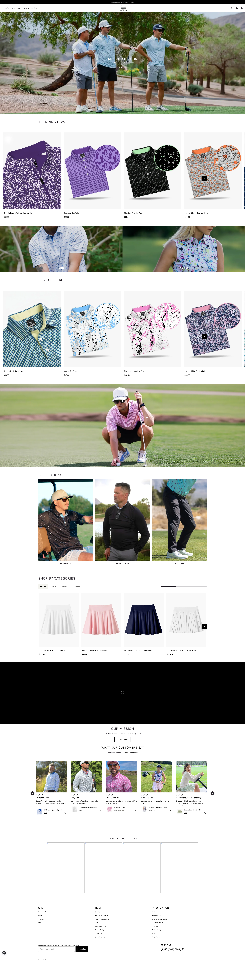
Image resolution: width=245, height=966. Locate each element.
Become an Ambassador (160, 919)
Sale (39, 922)
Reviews (154, 912)
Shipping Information (102, 915)
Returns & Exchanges (102, 919)
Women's (41, 919)
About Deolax (156, 915)
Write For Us (156, 937)
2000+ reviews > (131, 753)
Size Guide (98, 912)
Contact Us (98, 933)
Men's (40, 915)
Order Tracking (100, 937)
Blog (153, 933)
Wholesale (155, 926)
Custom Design (157, 930)
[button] (231, 8)
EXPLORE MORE (122, 739)
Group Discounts (157, 922)
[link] (6, 8)
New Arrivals (42, 912)
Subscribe (81, 949)
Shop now (122, 67)
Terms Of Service (100, 926)
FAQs (96, 922)
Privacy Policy (99, 930)
